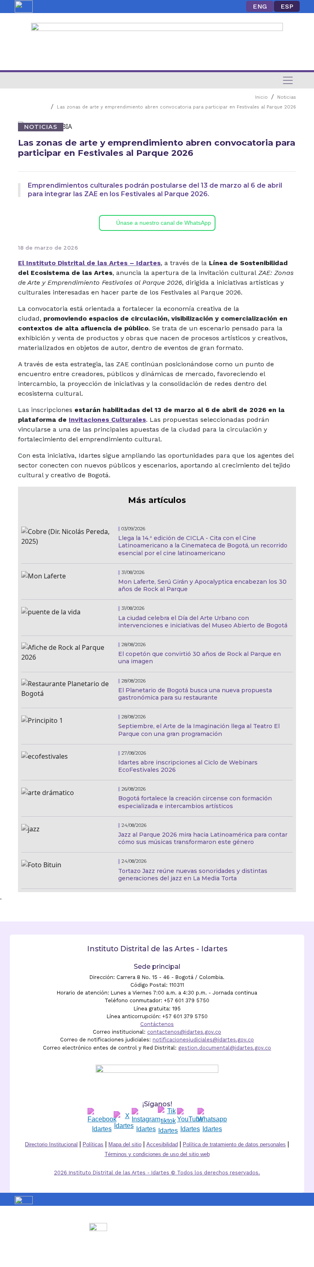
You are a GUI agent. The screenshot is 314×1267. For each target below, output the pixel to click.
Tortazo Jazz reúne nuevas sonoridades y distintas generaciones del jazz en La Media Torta (192, 874)
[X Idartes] (124, 1121)
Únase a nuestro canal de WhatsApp (163, 222)
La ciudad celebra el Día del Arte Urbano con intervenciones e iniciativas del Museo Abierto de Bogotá (202, 621)
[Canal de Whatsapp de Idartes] (212, 1121)
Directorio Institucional (51, 1144)
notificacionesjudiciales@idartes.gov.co (203, 1040)
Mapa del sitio (124, 1144)
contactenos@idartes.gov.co (184, 1032)
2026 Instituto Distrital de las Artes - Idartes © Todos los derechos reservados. (157, 1173)
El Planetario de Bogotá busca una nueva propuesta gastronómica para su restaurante (195, 694)
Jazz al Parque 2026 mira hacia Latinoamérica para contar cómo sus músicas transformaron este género (202, 838)
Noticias (286, 97)
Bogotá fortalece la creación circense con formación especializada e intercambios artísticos (195, 802)
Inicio (261, 97)
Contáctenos (157, 1024)
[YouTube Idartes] (190, 1121)
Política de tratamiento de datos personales (234, 1144)
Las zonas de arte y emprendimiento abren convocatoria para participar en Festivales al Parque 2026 (176, 107)
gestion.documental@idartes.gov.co (224, 1048)
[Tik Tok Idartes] (168, 1121)
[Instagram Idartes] (146, 1121)
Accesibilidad (162, 1144)
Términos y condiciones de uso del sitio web (157, 1154)
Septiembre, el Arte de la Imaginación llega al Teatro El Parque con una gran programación (199, 729)
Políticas (93, 1144)
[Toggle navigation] (287, 80)
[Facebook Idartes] (102, 1121)
